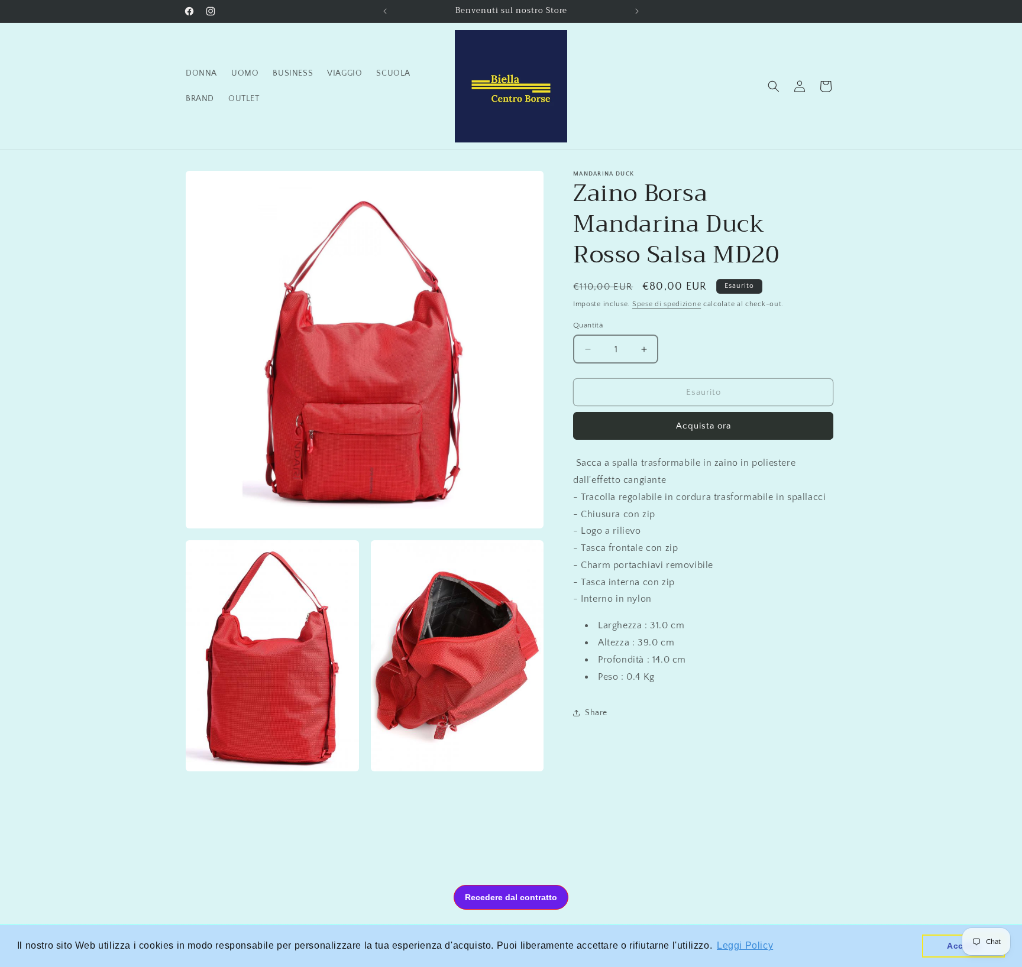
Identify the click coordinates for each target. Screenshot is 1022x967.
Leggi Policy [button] (745, 945)
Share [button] (596, 713)
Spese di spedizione (666, 304)
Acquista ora (703, 426)
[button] (774, 86)
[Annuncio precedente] (385, 11)
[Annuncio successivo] (637, 11)
